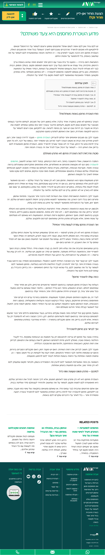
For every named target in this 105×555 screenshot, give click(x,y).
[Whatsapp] (87, 552)
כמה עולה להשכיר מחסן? (82, 98)
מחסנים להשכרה (73, 479)
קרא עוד (94, 456)
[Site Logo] (91, 4)
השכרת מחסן (43, 137)
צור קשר (54, 487)
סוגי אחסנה (82, 27)
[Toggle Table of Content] (92, 83)
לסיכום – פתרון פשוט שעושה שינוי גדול (75, 106)
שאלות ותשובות (73, 499)
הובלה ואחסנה (71, 494)
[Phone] (17, 552)
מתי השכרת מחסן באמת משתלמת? (78, 87)
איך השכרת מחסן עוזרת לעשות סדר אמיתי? (73, 95)
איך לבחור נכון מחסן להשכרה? (79, 102)
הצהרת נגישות (52, 478)
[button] (40, 5)
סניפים (55, 482)
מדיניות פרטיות (52, 491)
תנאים (91, 546)
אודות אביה (93, 525)
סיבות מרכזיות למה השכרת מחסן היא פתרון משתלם (69, 91)
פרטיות (96, 546)
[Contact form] (52, 552)
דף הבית (54, 474)
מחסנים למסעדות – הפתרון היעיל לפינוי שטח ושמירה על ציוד (85, 431)
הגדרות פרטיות (52, 495)
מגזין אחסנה (72, 474)
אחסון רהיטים (71, 484)
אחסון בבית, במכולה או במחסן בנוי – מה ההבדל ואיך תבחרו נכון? (53, 431)
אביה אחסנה (93, 27)
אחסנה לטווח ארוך (71, 489)
